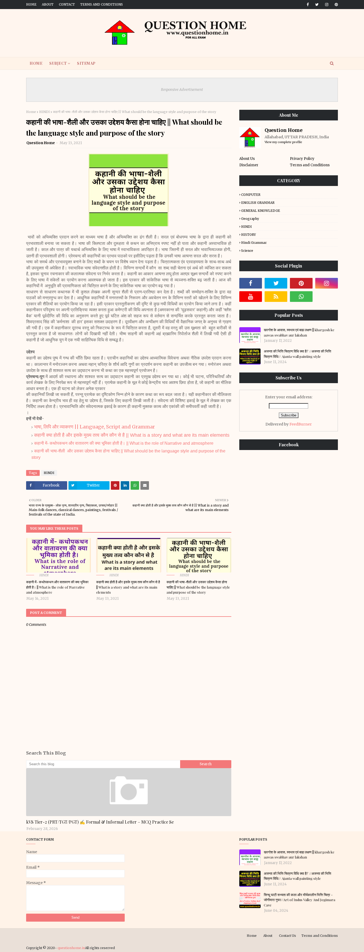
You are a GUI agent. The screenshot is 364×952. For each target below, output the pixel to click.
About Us (247, 158)
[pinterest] (335, 4)
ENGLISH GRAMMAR (257, 203)
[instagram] (326, 4)
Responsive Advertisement (182, 89)
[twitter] (317, 4)
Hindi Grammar (254, 243)
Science (247, 251)
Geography (250, 219)
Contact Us (287, 936)
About (48, 4)
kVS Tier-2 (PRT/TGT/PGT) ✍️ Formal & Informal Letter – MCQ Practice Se (100, 822)
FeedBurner (300, 424)
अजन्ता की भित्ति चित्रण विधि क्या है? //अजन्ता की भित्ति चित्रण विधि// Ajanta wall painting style (297, 354)
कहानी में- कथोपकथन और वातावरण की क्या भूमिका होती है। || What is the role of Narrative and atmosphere (123, 443)
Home (31, 4)
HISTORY (248, 235)
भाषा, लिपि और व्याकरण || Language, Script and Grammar (94, 427)
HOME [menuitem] (36, 63)
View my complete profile (283, 142)
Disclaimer (248, 165)
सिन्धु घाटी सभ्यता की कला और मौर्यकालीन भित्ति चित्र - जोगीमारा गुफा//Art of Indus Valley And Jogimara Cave (299, 899)
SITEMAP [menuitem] (86, 63)
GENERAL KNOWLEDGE (260, 211)
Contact (67, 4)
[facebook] (308, 4)
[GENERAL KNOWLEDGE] (128, 792)
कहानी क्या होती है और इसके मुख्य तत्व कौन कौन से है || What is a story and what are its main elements (131, 435)
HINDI (44, 112)
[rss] (276, 296)
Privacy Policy (302, 158)
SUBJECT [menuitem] (58, 63)
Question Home (40, 143)
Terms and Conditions (101, 4)
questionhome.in (71, 948)
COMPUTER (250, 195)
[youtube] (250, 296)
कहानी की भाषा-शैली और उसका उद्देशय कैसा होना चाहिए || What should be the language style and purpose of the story (198, 587)
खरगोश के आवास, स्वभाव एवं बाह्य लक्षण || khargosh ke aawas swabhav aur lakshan (299, 332)
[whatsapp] (301, 296)
